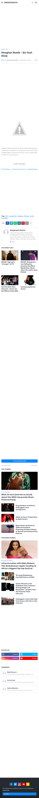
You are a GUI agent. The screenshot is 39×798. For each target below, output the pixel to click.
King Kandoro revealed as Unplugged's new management (25, 507)
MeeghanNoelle (32, 169)
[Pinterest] (23, 223)
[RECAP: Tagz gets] (9, 255)
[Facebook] (7, 223)
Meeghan (20, 216)
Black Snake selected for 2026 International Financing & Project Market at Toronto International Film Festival (26, 529)
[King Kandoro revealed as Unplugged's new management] (7, 507)
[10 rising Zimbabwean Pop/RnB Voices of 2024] (7, 576)
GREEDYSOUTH (11, 2)
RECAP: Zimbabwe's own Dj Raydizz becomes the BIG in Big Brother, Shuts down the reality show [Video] (29, 267)
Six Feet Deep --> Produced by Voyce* (13, 169)
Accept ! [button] (6, 794)
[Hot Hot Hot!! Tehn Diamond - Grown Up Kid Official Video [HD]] (9, 280)
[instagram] (13, 241)
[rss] (27, 784)
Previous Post (6, 465)
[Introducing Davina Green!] (29, 280)
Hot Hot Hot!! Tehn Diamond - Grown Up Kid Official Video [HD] (9, 289)
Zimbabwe (4, 218)
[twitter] (10, 241)
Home (3, 49)
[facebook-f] (11, 784)
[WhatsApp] (15, 223)
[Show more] (31, 223)
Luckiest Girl (13, 216)
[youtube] (23, 784)
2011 (7, 49)
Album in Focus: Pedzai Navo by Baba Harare (26, 518)
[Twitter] (11, 223)
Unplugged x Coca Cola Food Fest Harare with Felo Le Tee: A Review (26, 601)
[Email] (27, 223)
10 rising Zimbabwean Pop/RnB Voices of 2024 (25, 576)
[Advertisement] (19, 27)
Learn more (6, 790)
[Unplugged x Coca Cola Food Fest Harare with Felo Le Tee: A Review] (7, 601)
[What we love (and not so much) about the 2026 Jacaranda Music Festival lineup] (19, 481)
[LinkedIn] (19, 223)
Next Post (34, 465)
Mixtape (26, 216)
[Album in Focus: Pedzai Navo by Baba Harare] (7, 518)
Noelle (32, 216)
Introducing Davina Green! (28, 288)
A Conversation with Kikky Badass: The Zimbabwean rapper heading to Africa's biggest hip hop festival (18, 566)
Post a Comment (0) (19, 461)
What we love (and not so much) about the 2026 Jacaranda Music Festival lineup (17, 497)
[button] (2, 2)
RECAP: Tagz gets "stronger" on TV (8, 263)
